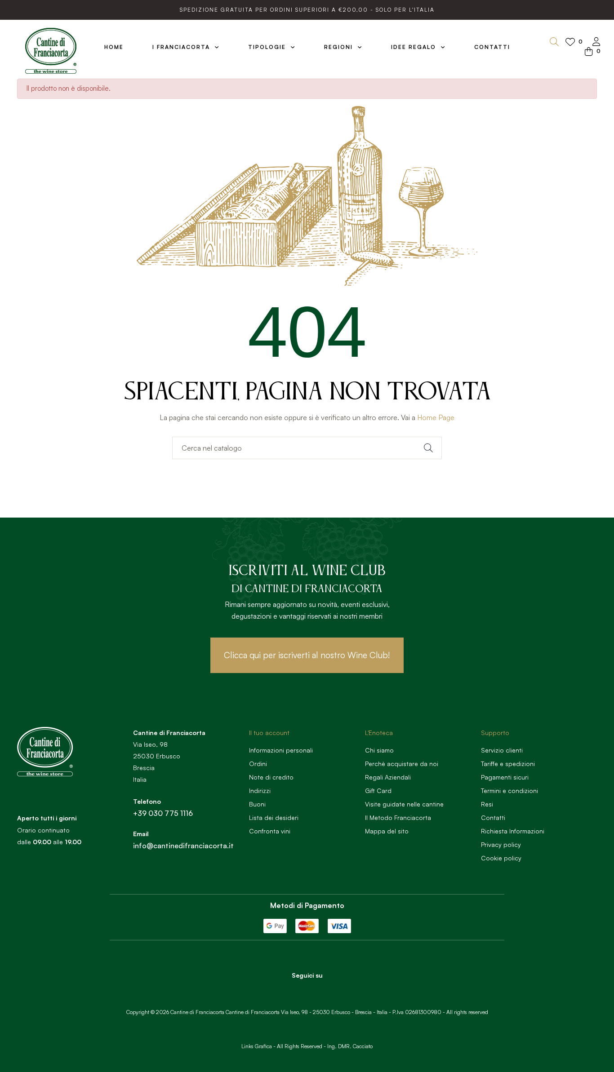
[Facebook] (295, 990)
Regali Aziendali (388, 777)
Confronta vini (269, 831)
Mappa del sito (387, 831)
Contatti (493, 817)
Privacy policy (501, 844)
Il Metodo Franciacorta (398, 817)
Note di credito (271, 777)
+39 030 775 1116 (163, 813)
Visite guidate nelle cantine (404, 804)
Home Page (435, 417)
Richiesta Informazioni (512, 831)
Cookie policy (501, 858)
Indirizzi (260, 790)
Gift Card (378, 790)
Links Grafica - (258, 1046)
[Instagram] (319, 990)
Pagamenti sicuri (505, 777)
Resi (487, 804)
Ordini (258, 763)
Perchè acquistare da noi (401, 763)
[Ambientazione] (596, 42)
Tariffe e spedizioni (508, 763)
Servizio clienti (502, 750)
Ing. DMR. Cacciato (350, 1046)
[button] (307, 655)
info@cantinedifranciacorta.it (183, 845)
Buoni (257, 804)
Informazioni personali (281, 750)
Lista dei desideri (273, 817)
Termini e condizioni (509, 790)
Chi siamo (379, 750)
